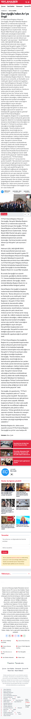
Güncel (13, 698)
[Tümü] (29, 574)
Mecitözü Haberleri (7, 703)
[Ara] (26, 2)
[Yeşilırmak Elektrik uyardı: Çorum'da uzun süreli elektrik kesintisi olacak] (23, 487)
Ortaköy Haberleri (7, 706)
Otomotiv (19, 707)
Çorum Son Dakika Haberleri (10, 695)
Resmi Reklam (19, 670)
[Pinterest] (12, 635)
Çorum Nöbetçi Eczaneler (6, 641)
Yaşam (19, 714)
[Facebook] (6, 635)
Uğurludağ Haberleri (8, 714)
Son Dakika (10, 6)
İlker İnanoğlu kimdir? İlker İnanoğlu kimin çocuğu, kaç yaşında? (7, 493)
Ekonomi (5, 698)
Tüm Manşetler (22, 652)
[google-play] (19, 663)
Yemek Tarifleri (7, 715)
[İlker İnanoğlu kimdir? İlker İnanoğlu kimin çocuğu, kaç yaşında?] (8, 487)
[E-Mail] (11, 474)
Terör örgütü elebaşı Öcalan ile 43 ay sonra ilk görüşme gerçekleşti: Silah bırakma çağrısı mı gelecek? (7, 510)
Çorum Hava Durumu (24, 640)
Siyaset (5, 711)
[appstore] (10, 663)
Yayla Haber (12, 10)
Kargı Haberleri (19, 700)
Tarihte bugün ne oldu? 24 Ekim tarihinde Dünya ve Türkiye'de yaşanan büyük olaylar (8, 526)
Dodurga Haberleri (8, 697)
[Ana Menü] (28, 2)
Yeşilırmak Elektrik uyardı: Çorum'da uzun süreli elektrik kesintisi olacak (22, 494)
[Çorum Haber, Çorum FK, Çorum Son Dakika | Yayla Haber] (9, 2)
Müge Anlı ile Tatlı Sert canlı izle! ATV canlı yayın (22, 525)
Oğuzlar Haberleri (7, 704)
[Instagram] (15, 635)
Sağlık (14, 709)
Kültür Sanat (6, 701)
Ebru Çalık (13, 471)
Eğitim (18, 697)
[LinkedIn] (18, 635)
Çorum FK (27, 6)
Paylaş (5, 214)
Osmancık (19, 6)
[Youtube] (21, 635)
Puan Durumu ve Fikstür (6, 652)
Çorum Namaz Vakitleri (6, 647)
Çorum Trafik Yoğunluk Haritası (23, 647)
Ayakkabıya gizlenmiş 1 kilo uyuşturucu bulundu (22, 508)
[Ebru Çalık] (5, 472)
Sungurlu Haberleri (7, 712)
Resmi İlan (11, 670)
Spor (12, 711)
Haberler (4, 10)
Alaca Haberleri (7, 689)
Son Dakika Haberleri (8, 657)
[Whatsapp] (24, 635)
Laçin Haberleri (17, 701)
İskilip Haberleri (7, 700)
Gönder (4, 552)
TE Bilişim (27, 702)
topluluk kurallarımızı (16, 557)
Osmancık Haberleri (8, 707)
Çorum (3, 6)
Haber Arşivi (21, 657)
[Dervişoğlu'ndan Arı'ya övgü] (15, 203)
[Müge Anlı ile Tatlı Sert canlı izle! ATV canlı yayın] (23, 520)
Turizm (18, 712)
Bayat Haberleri (7, 691)
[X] (9, 635)
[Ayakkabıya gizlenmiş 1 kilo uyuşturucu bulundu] (23, 503)
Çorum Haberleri (7, 694)
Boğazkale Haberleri (8, 692)
